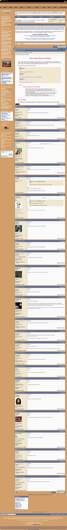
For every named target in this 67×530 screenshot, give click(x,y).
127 (63, 527)
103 (31, 527)
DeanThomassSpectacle (6, 108)
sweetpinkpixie (4, 83)
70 (64, 526)
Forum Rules (17, 508)
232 (37, 529)
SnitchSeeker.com (58, 514)
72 (66, 526)
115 (47, 527)
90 (17, 527)
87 (14, 527)
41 (36, 526)
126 (62, 527)
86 (13, 527)
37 (32, 526)
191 (19, 528)
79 (6, 527)
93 (20, 527)
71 (65, 526)
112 (43, 527)
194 (23, 528)
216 (53, 528)
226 (28, 529)
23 (18, 526)
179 (2, 528)
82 (9, 527)
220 (58, 528)
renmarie (3, 25)
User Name (51, 19)
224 (64, 528)
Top (66, 514)
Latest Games (4, 110)
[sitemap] (65, 7)
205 (38, 528)
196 (26, 528)
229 (32, 529)
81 (8, 527)
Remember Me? (62, 19)
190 (17, 528)
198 (28, 528)
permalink (63, 106)
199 (30, 528)
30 (25, 526)
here (41, 36)
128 (65, 527)
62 (56, 526)
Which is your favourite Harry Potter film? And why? (44, 494)
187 (13, 528)
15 (10, 526)
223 (63, 528)
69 (63, 526)
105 (34, 527)
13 (8, 526)
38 (33, 526)
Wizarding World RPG (6, 132)
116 (48, 527)
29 (24, 526)
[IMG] (16, 503)
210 (45, 528)
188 (15, 528)
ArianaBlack (4, 147)
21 (16, 526)
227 (30, 529)
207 (41, 528)
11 (6, 526)
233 (38, 529)
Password (50, 21)
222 (61, 528)
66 (60, 526)
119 (52, 527)
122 (56, 527)
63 (57, 526)
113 (44, 527)
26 (21, 526)
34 (29, 526)
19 (14, 526)
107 (36, 527)
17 (12, 526)
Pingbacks (17, 506)
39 (34, 526)
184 (9, 528)
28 (23, 526)
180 (4, 528)
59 (53, 526)
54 (48, 526)
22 (17, 526)
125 (60, 527)
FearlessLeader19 (5, 138)
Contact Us (53, 514)
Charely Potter (4, 22)
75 (2, 527)
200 (31, 528)
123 (58, 527)
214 (50, 528)
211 (46, 528)
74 (1, 527)
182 (6, 528)
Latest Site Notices (5, 16)
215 (52, 528)
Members (3, 149)
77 (4, 527)
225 (65, 528)
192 (20, 528)
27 (22, 526)
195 (24, 528)
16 (11, 526)
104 (32, 527)
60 (54, 526)
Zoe (3, 75)
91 (18, 527)
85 (12, 527)
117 (50, 527)
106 (35, 527)
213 (49, 528)
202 (34, 528)
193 (21, 528)
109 (39, 527)
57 (51, 526)
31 (26, 526)
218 (56, 528)
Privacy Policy (46, 520)
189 (16, 528)
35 (30, 526)
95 (22, 527)
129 (66, 527)
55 (49, 526)
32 (27, 526)
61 (55, 526)
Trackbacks (17, 505)
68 (62, 526)
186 (12, 528)
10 (5, 526)
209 (43, 528)
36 (31, 526)
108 (38, 527)
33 (28, 526)
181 (5, 528)
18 (13, 526)
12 (7, 526)
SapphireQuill (4, 94)
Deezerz (3, 141)
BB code (16, 502)
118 (51, 527)
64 (58, 526)
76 (3, 527)
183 (8, 528)
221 (60, 528)
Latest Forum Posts (5, 86)
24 (19, 526)
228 (31, 529)
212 (47, 528)
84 (11, 527)
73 (0, 527)
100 (27, 527)
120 (54, 527)
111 (42, 527)
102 (30, 527)
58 (52, 526)
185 (10, 528)
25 (20, 526)
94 (21, 527)
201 (32, 528)
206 (39, 528)
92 (19, 527)
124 (59, 527)
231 (35, 529)
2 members (10, 153)
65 (59, 526)
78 (5, 527)
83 (10, 527)
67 (61, 526)
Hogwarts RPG (5, 122)
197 (27, 528)
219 (57, 528)
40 (35, 526)
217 (54, 528)
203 (35, 528)
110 (40, 527)
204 (37, 528)
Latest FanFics (4, 71)
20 (15, 526)
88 (15, 527)
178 (1, 528)
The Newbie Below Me (31, 494)
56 (50, 526)
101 (28, 527)
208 (42, 528)
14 (9, 526)
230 (34, 529)
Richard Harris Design (36, 524)
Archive (63, 514)
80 (7, 527)
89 (16, 527)
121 (55, 527)
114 (46, 527)
